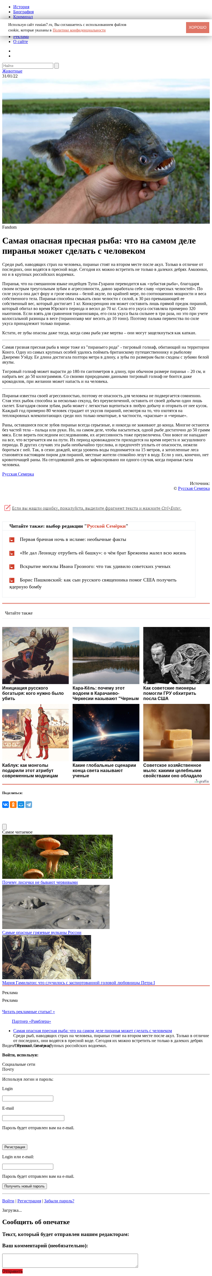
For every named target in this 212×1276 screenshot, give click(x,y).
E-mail (8, 1108)
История (21, 6)
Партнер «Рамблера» (31, 1021)
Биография (23, 11)
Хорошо (197, 27)
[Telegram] (28, 804)
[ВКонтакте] (5, 804)
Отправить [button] (12, 1271)
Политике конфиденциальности (79, 30)
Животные (12, 71)
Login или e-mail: (18, 1156)
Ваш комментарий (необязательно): (45, 1245)
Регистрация (29, 1200)
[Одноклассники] (13, 804)
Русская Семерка (18, 474)
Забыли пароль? (59, 1200)
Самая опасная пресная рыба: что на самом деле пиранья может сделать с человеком (92, 1030)
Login (7, 1088)
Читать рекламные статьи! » (28, 1011)
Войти (8, 1200)
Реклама (21, 36)
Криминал (23, 16)
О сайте (20, 41)
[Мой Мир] (21, 804)
